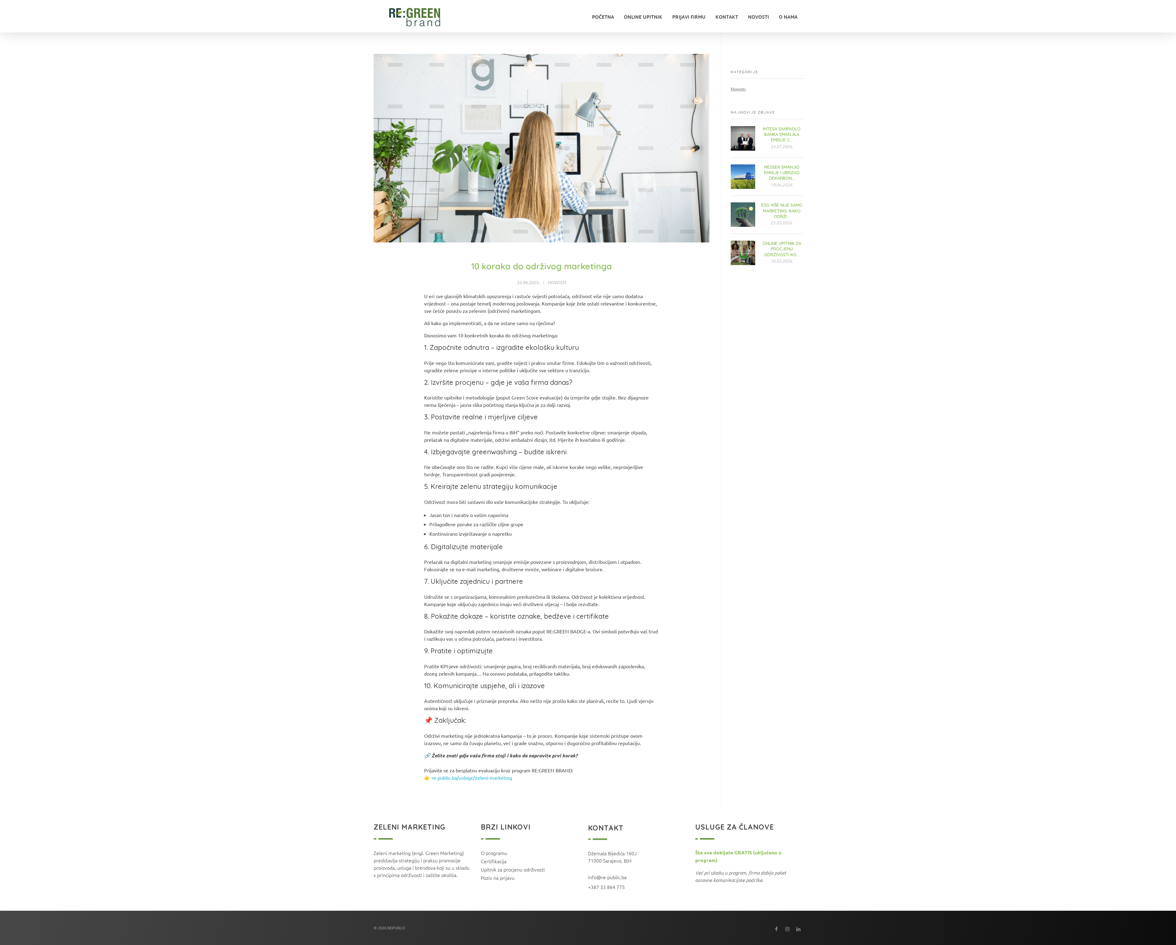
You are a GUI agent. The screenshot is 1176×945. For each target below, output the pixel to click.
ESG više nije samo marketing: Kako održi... (781, 210)
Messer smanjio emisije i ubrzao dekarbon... (782, 172)
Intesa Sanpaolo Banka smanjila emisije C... (782, 134)
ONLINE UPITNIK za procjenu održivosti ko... (782, 249)
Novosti (557, 282)
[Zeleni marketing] (419, 17)
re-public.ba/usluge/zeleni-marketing (472, 777)
